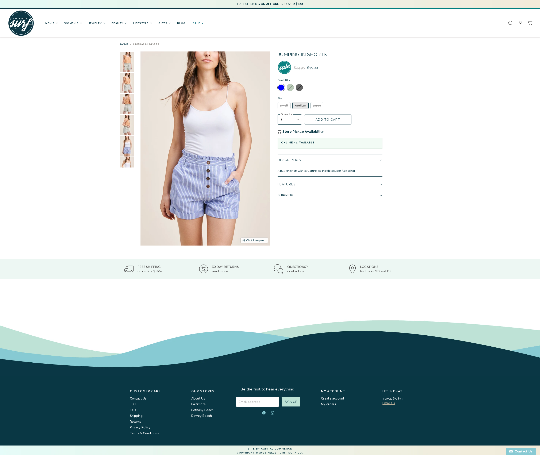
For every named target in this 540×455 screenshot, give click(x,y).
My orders (328, 404)
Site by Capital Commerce (270, 448)
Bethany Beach (202, 410)
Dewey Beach (201, 415)
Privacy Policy (140, 427)
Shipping (136, 415)
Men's (50, 23)
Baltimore (198, 404)
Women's (72, 23)
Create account (332, 398)
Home (124, 44)
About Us (198, 398)
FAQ (133, 410)
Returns (135, 421)
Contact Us (138, 398)
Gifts (163, 23)
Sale (197, 23)
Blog (181, 23)
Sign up (291, 402)
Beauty (118, 23)
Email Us (388, 403)
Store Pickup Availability (303, 132)
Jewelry (96, 23)
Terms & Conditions (144, 433)
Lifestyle (141, 23)
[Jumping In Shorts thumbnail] (127, 62)
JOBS (134, 404)
